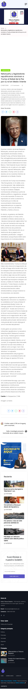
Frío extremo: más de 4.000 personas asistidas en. (13, 522)
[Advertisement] (14, 54)
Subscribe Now (14, 576)
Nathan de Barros (20, 682)
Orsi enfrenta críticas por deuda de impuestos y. (12, 506)
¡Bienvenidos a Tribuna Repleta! (15, 652)
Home (3, 28)
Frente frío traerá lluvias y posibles (16, 659)
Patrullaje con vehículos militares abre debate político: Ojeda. (14, 538)
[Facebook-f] (1, 615)
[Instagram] (3, 615)
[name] (4, 4)
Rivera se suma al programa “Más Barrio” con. (13, 490)
